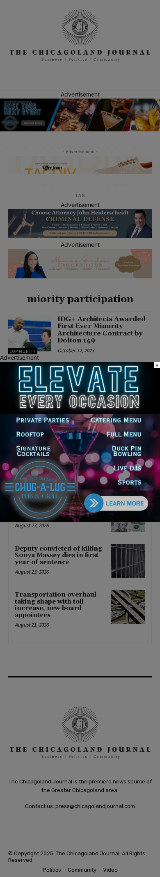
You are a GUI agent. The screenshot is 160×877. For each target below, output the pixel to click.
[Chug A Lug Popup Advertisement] (80, 519)
